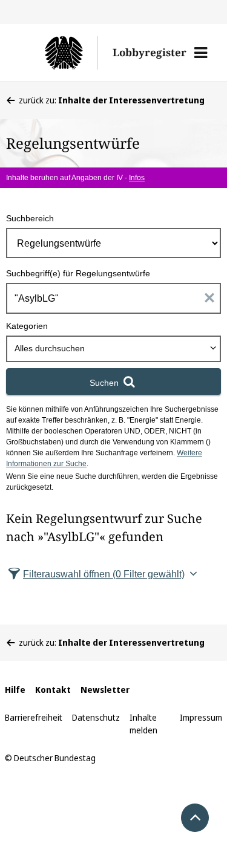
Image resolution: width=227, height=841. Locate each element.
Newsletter (105, 689)
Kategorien (27, 326)
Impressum (201, 717)
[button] (200, 52)
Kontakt (53, 689)
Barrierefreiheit (33, 717)
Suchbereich (30, 218)
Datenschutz (96, 717)
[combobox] (113, 349)
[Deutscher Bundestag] (58, 52)
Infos (137, 178)
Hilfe (15, 689)
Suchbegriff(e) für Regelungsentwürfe (78, 273)
